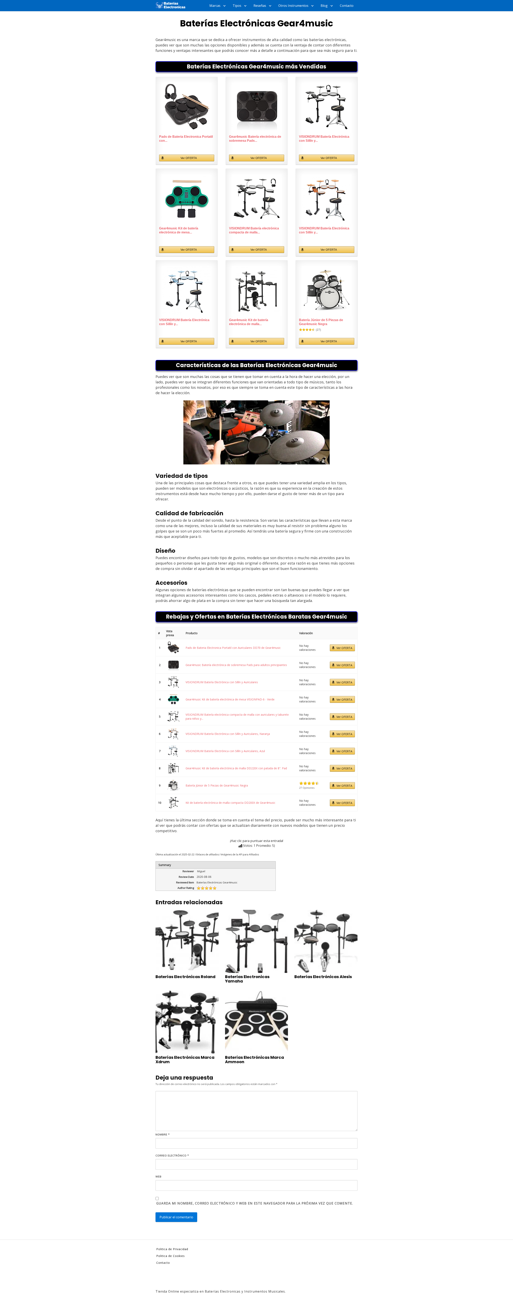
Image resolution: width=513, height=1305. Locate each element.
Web (159, 1176)
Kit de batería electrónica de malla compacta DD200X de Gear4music (230, 803)
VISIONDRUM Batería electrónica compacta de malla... (254, 230)
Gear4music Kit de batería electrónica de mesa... (178, 230)
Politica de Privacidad (172, 1249)
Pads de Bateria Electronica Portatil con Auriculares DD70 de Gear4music (233, 648)
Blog (324, 5)
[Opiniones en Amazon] (307, 329)
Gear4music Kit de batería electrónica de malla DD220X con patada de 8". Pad (236, 768)
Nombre (163, 1134)
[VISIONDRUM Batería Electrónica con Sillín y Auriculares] (326, 108)
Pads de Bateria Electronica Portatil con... (186, 138)
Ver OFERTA (189, 158)
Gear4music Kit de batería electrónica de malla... (248, 322)
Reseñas (259, 5)
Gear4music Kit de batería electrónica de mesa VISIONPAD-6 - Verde (230, 699)
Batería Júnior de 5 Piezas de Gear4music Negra (321, 322)
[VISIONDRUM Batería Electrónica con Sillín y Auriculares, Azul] (186, 291)
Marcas (214, 5)
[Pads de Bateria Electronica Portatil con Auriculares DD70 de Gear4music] (186, 108)
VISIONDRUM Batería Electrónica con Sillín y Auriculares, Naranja (228, 734)
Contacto (346, 5)
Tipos (237, 5)
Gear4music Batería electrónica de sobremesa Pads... (255, 138)
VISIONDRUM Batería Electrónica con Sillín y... (324, 138)
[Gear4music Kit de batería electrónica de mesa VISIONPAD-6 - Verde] (186, 199)
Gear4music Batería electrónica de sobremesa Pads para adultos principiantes (236, 665)
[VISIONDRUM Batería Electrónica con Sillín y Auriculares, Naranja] (326, 199)
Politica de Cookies (170, 1256)
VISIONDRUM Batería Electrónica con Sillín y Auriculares (222, 682)
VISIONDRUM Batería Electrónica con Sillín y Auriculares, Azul (225, 751)
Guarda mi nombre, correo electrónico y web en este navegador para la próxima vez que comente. (254, 1203)
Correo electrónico (172, 1155)
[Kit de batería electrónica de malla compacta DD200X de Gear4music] (173, 802)
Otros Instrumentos (293, 5)
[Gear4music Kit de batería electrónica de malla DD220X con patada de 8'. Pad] (256, 291)
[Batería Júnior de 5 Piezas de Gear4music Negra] (326, 291)
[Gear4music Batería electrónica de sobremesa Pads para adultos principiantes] (256, 108)
